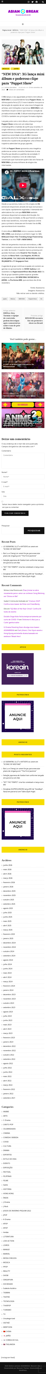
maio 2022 (7, 1076)
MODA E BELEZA (9, 1258)
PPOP (5, 1267)
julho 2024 (7, 964)
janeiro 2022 (8, 1093)
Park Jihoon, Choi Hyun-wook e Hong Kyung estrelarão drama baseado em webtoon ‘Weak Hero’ (23, 633)
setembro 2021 (9, 1098)
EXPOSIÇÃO (8, 1167)
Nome (4, 472)
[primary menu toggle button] (23, 24)
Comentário (6, 451)
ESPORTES (7, 1155)
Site (3, 492)
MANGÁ (6, 1249)
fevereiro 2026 (9, 882)
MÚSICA (6, 69)
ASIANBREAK (25, 1366)
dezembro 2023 (9, 994)
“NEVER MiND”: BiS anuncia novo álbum (19, 396)
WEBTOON (7, 1327)
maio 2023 (7, 1024)
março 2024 (7, 981)
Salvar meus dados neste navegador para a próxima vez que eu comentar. (23, 505)
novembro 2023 (9, 999)
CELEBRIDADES (9, 1129)
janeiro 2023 (8, 1042)
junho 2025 (7, 917)
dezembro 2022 (9, 1046)
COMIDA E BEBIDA (10, 1137)
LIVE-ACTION (8, 1241)
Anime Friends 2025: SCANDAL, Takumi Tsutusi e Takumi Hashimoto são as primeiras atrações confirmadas (22, 423)
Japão (5, 299)
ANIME (6, 418)
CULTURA (7, 1146)
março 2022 (7, 1085)
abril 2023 (7, 1029)
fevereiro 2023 (9, 1037)
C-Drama (6, 1120)
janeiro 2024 (8, 990)
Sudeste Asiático (9, 1288)
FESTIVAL (7, 1172)
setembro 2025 (9, 904)
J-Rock (5, 1206)
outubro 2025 (8, 899)
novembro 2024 (9, 947)
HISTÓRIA (7, 1189)
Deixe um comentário (16, 90)
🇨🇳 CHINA (7, 1331)
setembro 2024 (9, 956)
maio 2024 (7, 973)
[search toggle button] (43, 2)
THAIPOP (7, 1305)
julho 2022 (7, 1068)
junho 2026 (7, 865)
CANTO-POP (8, 1124)
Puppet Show (33, 299)
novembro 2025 (9, 895)
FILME (5, 1180)
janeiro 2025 (8, 938)
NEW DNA (22, 299)
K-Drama (6, 1219)
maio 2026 (7, 869)
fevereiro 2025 (9, 934)
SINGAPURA (8, 1280)
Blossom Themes (23, 1368)
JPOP (5, 1215)
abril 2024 (7, 977)
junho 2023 (7, 1020)
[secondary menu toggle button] (2, 1)
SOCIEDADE (8, 1284)
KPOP (5, 362)
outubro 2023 (8, 1003)
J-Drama (6, 1202)
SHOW (5, 1275)
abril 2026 (7, 874)
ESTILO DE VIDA (9, 1159)
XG (41, 299)
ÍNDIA (5, 1198)
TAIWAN (6, 1292)
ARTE (5, 1116)
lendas (6, 1232)
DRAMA (6, 1150)
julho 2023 (7, 1016)
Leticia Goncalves (10, 87)
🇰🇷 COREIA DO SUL (22, 362)
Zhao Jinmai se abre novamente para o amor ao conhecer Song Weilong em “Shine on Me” (24, 593)
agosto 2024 (8, 960)
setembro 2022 (9, 1059)
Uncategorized (9, 1318)
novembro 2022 (9, 1050)
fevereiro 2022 (9, 1089)
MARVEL (6, 1254)
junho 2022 (7, 1072)
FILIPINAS (7, 1176)
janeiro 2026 (8, 887)
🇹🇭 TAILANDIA (9, 1344)
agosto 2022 (8, 1063)
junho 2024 (7, 968)
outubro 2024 (8, 951)
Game (5, 1185)
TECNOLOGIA (8, 1301)
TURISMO (7, 1310)
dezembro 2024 (9, 943)
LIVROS (6, 1245)
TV (4, 1314)
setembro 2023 (9, 1007)
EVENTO (6, 1163)
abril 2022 (7, 1081)
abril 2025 (7, 925)
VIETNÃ (6, 1323)
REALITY (6, 1271)
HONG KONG (8, 1193)
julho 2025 (7, 912)
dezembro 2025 (9, 891)
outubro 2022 (8, 1055)
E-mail (5, 482)
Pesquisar (6, 526)
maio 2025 (7, 921)
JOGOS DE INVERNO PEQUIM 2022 (17, 1211)
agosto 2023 (8, 1012)
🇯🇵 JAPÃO (15, 69)
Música (13, 299)
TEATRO (6, 1297)
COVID (6, 1142)
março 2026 (7, 878)
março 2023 (7, 1033)
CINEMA (6, 1133)
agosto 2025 (8, 908)
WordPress (23, 1370)
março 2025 (7, 930)
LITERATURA (8, 1236)
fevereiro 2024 (9, 986)
